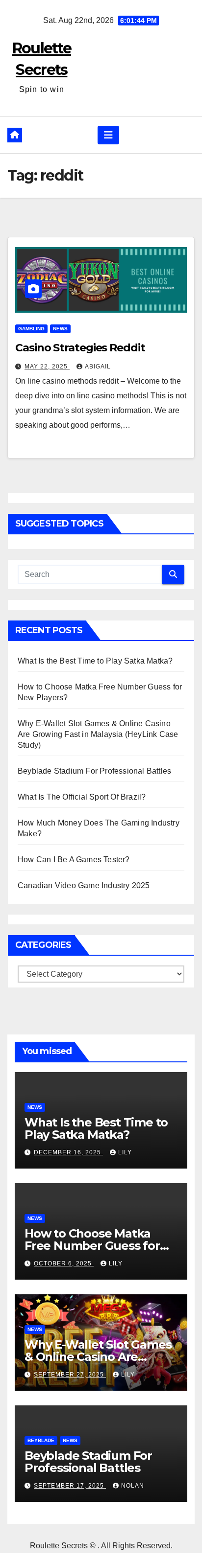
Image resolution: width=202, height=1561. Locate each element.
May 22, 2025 (47, 366)
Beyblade (40, 1440)
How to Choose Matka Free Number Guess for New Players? (92, 1245)
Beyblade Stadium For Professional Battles (94, 771)
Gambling (31, 328)
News (60, 328)
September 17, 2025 (70, 1485)
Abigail (98, 366)
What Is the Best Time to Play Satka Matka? (95, 661)
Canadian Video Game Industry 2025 (84, 885)
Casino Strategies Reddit (80, 347)
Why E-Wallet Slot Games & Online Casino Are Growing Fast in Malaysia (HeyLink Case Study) (98, 734)
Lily (125, 1152)
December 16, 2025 (68, 1152)
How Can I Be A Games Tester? (74, 859)
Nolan (132, 1485)
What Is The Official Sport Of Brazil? (82, 797)
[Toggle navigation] (108, 135)
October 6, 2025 (64, 1263)
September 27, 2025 (70, 1374)
